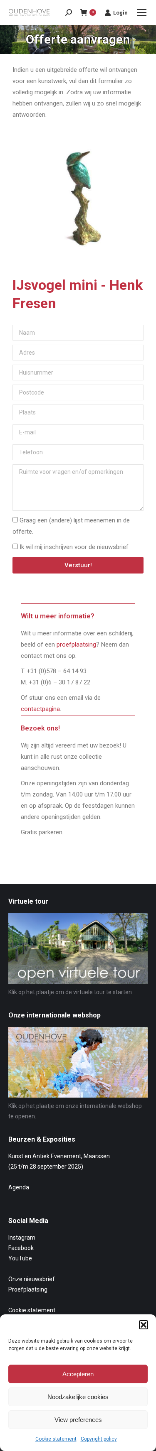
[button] (143, 1325)
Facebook (21, 1248)
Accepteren (78, 1373)
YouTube (20, 1258)
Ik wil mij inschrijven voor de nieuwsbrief (74, 547)
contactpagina (40, 709)
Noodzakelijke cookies (78, 1396)
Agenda (18, 1187)
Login (120, 13)
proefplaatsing (76, 644)
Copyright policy (99, 1439)
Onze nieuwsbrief (31, 1279)
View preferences (78, 1419)
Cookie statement (56, 1439)
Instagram (21, 1237)
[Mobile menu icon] (142, 12)
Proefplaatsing (27, 1289)
